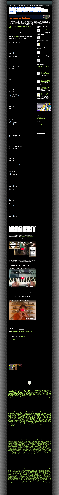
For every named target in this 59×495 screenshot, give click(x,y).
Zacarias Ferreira (34, 470)
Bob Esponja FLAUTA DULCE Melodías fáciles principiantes (44, 94)
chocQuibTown (33, 474)
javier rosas (21, 480)
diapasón (21, 476)
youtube (9, 447)
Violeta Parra (10, 410)
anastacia (32, 471)
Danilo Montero (49, 453)
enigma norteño (13, 441)
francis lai (33, 477)
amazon (30, 471)
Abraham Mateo (12, 449)
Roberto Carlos (41, 420)
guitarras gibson (48, 423)
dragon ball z (26, 415)
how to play (47, 478)
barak (31, 472)
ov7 (39, 426)
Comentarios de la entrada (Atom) (24, 359)
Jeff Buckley (42, 419)
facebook (21, 477)
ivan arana (9, 480)
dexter (19, 476)
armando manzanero (12, 472)
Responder (13, 339)
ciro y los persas (26, 439)
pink (13, 417)
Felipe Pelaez (40, 455)
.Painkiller (24, 448)
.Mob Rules (21, 448)
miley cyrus (20, 412)
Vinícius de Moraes (17, 470)
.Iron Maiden (46, 412)
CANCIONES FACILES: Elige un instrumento (33, 10)
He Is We (44, 456)
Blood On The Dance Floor (16, 451)
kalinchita (38, 481)
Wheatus (26, 470)
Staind (10, 468)
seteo (27, 427)
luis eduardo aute (37, 443)
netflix (47, 444)
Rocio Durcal (13, 467)
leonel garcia (48, 411)
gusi (33, 478)
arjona (9, 392)
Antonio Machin (18, 450)
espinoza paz (33, 397)
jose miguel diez (22, 481)
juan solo (29, 481)
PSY (30, 420)
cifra (38, 474)
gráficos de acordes (31, 11)
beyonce (43, 472)
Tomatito (15, 469)
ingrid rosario (17, 479)
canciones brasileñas (38, 473)
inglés (48, 415)
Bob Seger (21, 451)
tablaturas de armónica (13, 292)
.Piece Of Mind (43, 428)
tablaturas (36, 390)
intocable (21, 411)
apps (8, 472)
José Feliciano (19, 409)
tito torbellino (30, 446)
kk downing (26, 482)
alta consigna (27, 471)
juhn (31, 481)
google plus (20, 478)
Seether (44, 467)
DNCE (23, 419)
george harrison (33, 441)
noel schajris (35, 426)
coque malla (46, 439)
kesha (12, 482)
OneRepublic (27, 420)
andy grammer (43, 471)
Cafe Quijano (47, 451)
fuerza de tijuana (39, 477)
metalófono (9, 485)
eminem (47, 440)
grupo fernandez (24, 478)
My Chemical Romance (16, 420)
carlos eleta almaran (12, 474)
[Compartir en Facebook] (22, 329)
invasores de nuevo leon (32, 479)
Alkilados (30, 418)
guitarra (14, 391)
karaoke (46, 481)
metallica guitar (39, 484)
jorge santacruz (14, 481)
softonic (33, 427)
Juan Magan (46, 419)
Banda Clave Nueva (35, 450)
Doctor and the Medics (37, 454)
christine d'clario (45, 414)
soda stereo (15, 394)
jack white (14, 480)
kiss (42, 411)
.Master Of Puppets (14, 409)
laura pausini (15, 443)
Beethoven (37, 413)
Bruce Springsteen (29, 451)
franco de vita (28, 423)
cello (20, 474)
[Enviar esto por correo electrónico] (19, 329)
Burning (42, 451)
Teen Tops (26, 468)
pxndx (46, 399)
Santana (50, 409)
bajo (33, 391)
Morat (12, 414)
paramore (41, 426)
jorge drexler (32, 442)
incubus (14, 479)
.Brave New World (27, 447)
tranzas (11, 428)
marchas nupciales (48, 483)
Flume (43, 455)
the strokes (45, 427)
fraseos (35, 477)
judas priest (34, 395)
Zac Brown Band (29, 470)
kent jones (9, 482)
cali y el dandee (34, 414)
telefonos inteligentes (16, 446)
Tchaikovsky (23, 468)
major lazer (49, 443)
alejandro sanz (37, 392)
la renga (42, 424)
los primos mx (27, 443)
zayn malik (14, 447)
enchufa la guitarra (48, 476)
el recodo (12, 399)
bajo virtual (27, 472)
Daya (16, 454)
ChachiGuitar (35, 452)
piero (31, 445)
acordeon (37, 470)
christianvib (49, 390)
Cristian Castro (19, 419)
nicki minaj (49, 444)
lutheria (41, 416)
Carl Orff (50, 451)
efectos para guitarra (40, 400)
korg (45, 442)
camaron (30, 473)
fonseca (36, 399)
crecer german (30, 475)
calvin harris (27, 473)
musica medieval (44, 485)
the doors (9, 418)
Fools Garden (46, 455)
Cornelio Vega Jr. (14, 419)
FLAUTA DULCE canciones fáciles (21, 10)
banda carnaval (27, 414)
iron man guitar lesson (41, 479)
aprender (17, 391)
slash (45, 445)
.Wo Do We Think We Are (40, 448)
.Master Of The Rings (17, 448)
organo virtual (17, 445)
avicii (20, 410)
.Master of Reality (12, 413)
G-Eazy (16, 456)
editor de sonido (35, 422)
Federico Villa (36, 455)
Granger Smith (29, 456)
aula (18, 472)
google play (16, 478)
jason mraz (24, 411)
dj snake (32, 422)
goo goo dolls (13, 478)
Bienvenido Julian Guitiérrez (45, 450)
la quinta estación (38, 424)
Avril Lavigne (43, 418)
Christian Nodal (16, 453)
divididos (29, 422)
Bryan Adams (34, 451)
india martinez (23, 442)
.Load (13, 448)
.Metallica (20, 418)
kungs (28, 482)
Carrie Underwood (21, 452)
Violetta (21, 470)
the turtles (27, 446)
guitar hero (31, 478)
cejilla (23, 392)
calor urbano (23, 473)
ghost (15, 411)
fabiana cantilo (18, 441)
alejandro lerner (18, 421)
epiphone (9, 477)
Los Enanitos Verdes (38, 398)
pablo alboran (32, 394)
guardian (27, 478)
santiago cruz (24, 427)
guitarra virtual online (43, 423)
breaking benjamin (12, 473)
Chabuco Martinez (31, 452)
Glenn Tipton (19, 456)
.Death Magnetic (34, 447)
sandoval (37, 445)
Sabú (37, 467)
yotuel (50, 446)
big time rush (46, 472)
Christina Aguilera (20, 453)
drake (34, 476)
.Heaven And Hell (41, 447)
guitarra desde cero (45, 11)
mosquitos (38, 126)
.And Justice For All (25, 428)
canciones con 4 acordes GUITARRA (25, 7)
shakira (24, 398)
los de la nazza (22, 483)
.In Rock (10, 448)
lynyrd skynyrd (44, 443)
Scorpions (45, 420)
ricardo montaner (33, 417)
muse (33, 396)
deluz (13, 476)
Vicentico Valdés (49, 469)
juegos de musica (40, 399)
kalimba (26, 416)
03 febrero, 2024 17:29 (23, 336)
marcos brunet (15, 484)
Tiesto (10, 469)
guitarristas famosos (39, 415)
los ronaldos (30, 443)
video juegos (44, 396)
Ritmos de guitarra (12, 11)
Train (48, 420)
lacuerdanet (35, 482)
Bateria (9, 393)
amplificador (17, 410)
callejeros (46, 421)
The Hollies (38, 468)
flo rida (25, 423)
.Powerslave (23, 418)
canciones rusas (44, 473)
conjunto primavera (41, 439)
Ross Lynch (22, 467)
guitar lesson (34, 423)
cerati (18, 397)
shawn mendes (18, 399)
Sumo (20, 468)
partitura (9, 396)
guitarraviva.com (10, 442)
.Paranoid (16, 413)
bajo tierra (24, 472)
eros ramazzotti (15, 423)
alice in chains (15, 471)
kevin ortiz (26, 424)
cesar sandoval (25, 474)
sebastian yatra (39, 417)
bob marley (14, 397)
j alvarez (12, 480)
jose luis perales (40, 442)
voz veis (44, 446)
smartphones (48, 445)
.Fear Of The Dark (41, 412)
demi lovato (14, 440)
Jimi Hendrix (9, 414)
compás (17, 475)
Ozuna (28, 400)
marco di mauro (10, 484)
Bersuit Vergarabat (48, 418)
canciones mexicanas (43, 392)
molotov (28, 426)
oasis (34, 396)
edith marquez (38, 476)
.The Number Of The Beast (28, 413)
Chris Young (12, 453)
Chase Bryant (45, 452)
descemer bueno (16, 476)
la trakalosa (30, 416)
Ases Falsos (33, 418)
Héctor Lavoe (48, 456)
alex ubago (16, 414)
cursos (14, 415)
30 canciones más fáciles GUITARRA (25, 8)
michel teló (28, 444)
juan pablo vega (11, 416)
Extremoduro (28, 455)
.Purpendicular (47, 428)
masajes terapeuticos (29, 484)
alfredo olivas (11, 471)
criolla (32, 475)
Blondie (11, 451)
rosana (24, 412)
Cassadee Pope (26, 452)
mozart (35, 485)
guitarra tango (49, 441)
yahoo (48, 446)
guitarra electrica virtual (44, 441)
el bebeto (11, 411)
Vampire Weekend (32, 469)
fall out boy (21, 441)
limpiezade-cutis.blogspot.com (42, 124)
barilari (33, 472)
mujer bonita (40, 485)
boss (50, 472)
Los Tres (35, 409)
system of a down (27, 412)
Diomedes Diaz (32, 454)
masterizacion (46, 425)
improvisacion (11, 479)
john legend (23, 424)
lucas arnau (33, 443)
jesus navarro (44, 480)
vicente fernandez (27, 394)
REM (34, 420)
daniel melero (45, 475)
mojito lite (31, 485)
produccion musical (17, 417)
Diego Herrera (23, 454)
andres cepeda (21, 395)
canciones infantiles (27, 392)
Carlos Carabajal (10, 452)
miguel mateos (15, 426)
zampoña (11, 447)
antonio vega (23, 421)
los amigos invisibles (17, 483)
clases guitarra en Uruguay (32, 439)
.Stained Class (35, 448)
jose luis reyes (18, 481)
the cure (21, 446)
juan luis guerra (36, 411)
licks (47, 482)
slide (30, 427)
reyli (30, 417)
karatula (49, 481)
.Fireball (38, 447)
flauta (11, 392)
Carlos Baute (10, 419)
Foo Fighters (22, 400)
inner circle (20, 479)
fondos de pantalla (48, 400)
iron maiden (49, 392)
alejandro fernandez (11, 398)
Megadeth (25, 400)
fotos (34, 415)
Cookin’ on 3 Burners (31, 453)
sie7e (29, 427)
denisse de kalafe (18, 440)
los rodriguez (38, 416)
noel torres (9, 445)
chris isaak (16, 439)
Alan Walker (24, 449)
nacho (40, 444)
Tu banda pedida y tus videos (25, 469)
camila (17, 397)
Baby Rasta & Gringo (29, 450)
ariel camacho (16, 392)
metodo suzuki (13, 485)
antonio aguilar (47, 471)
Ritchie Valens (37, 420)
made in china (40, 483)
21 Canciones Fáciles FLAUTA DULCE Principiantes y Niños (44, 44)
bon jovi (31, 414)
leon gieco (20, 443)
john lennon (18, 398)
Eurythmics (21, 455)
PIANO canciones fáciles (13, 10)
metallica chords (34, 484)
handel (40, 478)
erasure (11, 477)
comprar (15, 475)
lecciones (18, 443)
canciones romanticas (30, 410)
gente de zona (28, 441)
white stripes (16, 428)
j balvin (39, 396)
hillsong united (10, 424)
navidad (9, 394)
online (38, 426)
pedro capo (25, 445)
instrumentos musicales (17, 424)
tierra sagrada (49, 427)
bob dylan (43, 421)
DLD (48, 397)
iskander (46, 479)
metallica (11, 393)
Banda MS (33, 392)
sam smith (18, 427)
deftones (11, 476)
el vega (41, 476)
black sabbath (49, 398)
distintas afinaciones (26, 476)
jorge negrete (36, 442)
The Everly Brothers (34, 468)
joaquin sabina (28, 411)
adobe (42, 470)
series (15, 393)
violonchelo (9, 409)
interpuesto (24, 479)
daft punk (16, 415)
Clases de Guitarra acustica (25, 331)
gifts (50, 477)
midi (24, 485)
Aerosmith (27, 418)
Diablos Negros (19, 454)
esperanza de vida (17, 477)
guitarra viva (36, 391)
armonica (19, 414)
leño (45, 482)
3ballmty (9, 449)
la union (49, 442)
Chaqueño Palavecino (40, 452)
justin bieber (44, 395)
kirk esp (23, 482)
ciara (22, 439)
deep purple (21, 397)
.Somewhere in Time (21, 413)
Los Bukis (11, 420)
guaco (40, 441)
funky (25, 441)
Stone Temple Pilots (14, 468)
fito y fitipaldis (33, 399)
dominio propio (31, 476)
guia (29, 478)
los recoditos (34, 416)
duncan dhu (31, 440)
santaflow (40, 445)
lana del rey (46, 424)
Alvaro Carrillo (41, 449)
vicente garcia (36, 446)
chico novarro (12, 439)
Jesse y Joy (19, 394)
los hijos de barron (15, 425)
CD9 (44, 451)
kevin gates (14, 482)
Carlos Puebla (14, 452)
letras (31, 331)
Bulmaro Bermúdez (38, 451)
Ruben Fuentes (34, 467)
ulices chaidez (32, 412)
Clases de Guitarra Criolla (47, 391)
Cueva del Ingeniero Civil (41, 118)
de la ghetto (11, 440)
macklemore (36, 483)
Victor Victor (13, 470)
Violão (23, 470)
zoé (36, 395)
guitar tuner (38, 423)
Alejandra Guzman (28, 449)
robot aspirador (39, 123)
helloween (43, 415)
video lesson (39, 446)
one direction (33, 393)
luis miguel (21, 398)
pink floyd (16, 395)
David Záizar (13, 454)
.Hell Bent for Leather (47, 447)
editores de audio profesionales (43, 422)
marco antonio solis (13, 412)
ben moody (40, 472)
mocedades (27, 485)
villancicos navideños (27, 395)
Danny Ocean (10, 454)
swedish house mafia (11, 446)
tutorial (12, 418)
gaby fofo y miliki (43, 477)
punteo (26, 417)
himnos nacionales (43, 478)
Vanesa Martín (40, 469)
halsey (35, 478)
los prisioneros (20, 425)
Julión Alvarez (13, 396)
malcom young (10, 444)
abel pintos (16, 396)
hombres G (18, 411)
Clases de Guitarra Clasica (40, 394)
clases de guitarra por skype (45, 474)
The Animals (29, 468)
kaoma (44, 481)
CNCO (27, 399)
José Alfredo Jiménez (32, 398)
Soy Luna (30, 400)
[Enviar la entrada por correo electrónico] (18, 329)
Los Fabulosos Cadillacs (30, 409)
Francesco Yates (12, 456)
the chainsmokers (48, 417)
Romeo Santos (10, 397)
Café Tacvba (18, 400)
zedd (16, 447)
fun (23, 441)
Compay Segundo (25, 453)
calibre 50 (19, 396)
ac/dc (41, 391)
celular (22, 474)
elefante (29, 399)
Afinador (24, 399)
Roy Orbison (26, 467)
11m (44, 448)
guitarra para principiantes (26, 393)
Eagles (39, 419)
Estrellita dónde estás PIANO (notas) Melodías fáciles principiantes (45, 30)
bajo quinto (21, 472)
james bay (17, 480)
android (40, 471)
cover (48, 439)
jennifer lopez (34, 480)
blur (41, 421)
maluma (47, 395)
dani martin (18, 422)
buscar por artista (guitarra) (44, 10)
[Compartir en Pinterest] (23, 329)
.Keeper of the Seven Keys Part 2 (36, 428)
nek (45, 444)
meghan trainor (21, 444)
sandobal (35, 445)
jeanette (26, 480)
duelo (29, 440)
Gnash (26, 456)
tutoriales (49, 393)
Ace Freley (34, 413)
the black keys (43, 417)
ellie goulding (44, 440)
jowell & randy (26, 481)
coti (30, 397)
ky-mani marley (32, 482)
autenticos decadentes (31, 421)
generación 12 (48, 477)
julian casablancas (34, 481)
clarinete (40, 474)
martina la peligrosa (23, 484)
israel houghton (49, 479)
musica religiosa (10, 417)
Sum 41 (18, 468)
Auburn (26, 450)
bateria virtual (25, 410)
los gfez (11, 425)
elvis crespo (44, 476)
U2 (31, 395)
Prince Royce (44, 398)
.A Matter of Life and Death (21, 447)
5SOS (11, 400)
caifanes (15, 398)
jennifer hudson (30, 480)
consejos (19, 475)
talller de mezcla (36, 427)
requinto (20, 391)
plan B (47, 426)
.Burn (31, 447)
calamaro (9, 399)
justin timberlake (22, 416)
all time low (23, 471)
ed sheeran (13, 395)
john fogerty (29, 442)
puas (33, 445)
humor (50, 478)
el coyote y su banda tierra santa (37, 440)
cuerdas (42, 475)
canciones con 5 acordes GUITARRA (36, 7)
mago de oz (44, 416)
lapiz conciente (39, 482)
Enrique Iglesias (49, 396)
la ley (27, 416)
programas (49, 426)
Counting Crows (36, 453)
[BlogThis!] (20, 329)
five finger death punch (28, 477)
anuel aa (50, 471)
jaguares (26, 442)
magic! (47, 443)
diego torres (26, 422)
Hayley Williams (41, 456)
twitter (14, 428)
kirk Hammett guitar (19, 482)
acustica (40, 470)
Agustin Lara (20, 449)
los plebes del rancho (42, 397)
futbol (31, 423)
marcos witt (35, 425)
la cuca (47, 442)
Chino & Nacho (45, 413)
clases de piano (10, 391)
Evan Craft (24, 455)
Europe (18, 455)
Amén (11, 450)
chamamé (9, 439)
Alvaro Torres (45, 449)
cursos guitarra (39, 395)
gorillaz (36, 441)
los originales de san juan (30, 483)
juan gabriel (36, 397)
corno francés (23, 475)
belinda (37, 472)
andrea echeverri (36, 471)
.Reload (50, 428)
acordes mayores (12, 421)
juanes (23, 394)
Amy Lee (48, 449)
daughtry (48, 475)
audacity (16, 472)
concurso (11, 415)
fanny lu (24, 477)
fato (17, 423)
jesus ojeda (48, 480)
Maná (13, 392)
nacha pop (30, 426)
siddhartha (43, 445)
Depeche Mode (30, 419)
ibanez (13, 424)
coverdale (26, 475)
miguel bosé (35, 444)
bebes (35, 472)
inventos (37, 479)
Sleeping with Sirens (48, 467)
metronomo (49, 425)
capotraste (49, 421)
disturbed (27, 440)
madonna (23, 425)
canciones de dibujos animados (42, 393)
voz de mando (37, 412)
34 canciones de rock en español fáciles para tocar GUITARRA (44, 73)
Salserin (39, 467)
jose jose (32, 411)
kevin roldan (30, 424)
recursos (26, 11)
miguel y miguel (20, 426)
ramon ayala (14, 427)
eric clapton (29, 415)
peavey (22, 445)
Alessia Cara (33, 449)
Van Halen (36, 469)
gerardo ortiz (25, 396)
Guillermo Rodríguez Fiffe (34, 456)
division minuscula (21, 415)
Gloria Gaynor (23, 456)
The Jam (42, 468)
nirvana (39, 391)
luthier (41, 443)
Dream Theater (35, 419)
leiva (42, 482)
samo (21, 427)
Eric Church (15, 455)
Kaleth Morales (24, 409)
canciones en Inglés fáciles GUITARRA (14, 8)
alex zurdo (48, 470)
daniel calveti (22, 422)
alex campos (14, 410)
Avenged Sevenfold (38, 418)
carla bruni (47, 473)
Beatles (19, 331)
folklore (22, 396)
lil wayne (10, 483)
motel (33, 485)
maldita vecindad (14, 444)
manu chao (27, 425)
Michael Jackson (39, 409)
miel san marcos (10, 426)
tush (33, 446)
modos (38, 444)
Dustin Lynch (42, 454)
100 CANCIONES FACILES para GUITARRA (37, 8)
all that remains (19, 471)
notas (41, 396)
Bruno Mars (14, 400)
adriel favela (44, 470)
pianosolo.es (39, 117)
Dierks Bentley (28, 454)
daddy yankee (47, 410)
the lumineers (41, 427)
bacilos (36, 421)
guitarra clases (43, 390)
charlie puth (9, 422)
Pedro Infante (44, 409)
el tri (13, 411)
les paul (23, 443)
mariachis (17, 412)
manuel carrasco (48, 416)
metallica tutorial (49, 484)
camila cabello (34, 473)
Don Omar (49, 413)
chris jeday (36, 474)
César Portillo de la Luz (44, 453)
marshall (18, 444)
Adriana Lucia (17, 449)
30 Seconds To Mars (48, 448)
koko (43, 442)
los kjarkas (25, 483)
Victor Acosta (9, 470)
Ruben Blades (30, 467)
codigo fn (37, 439)
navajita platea (43, 444)
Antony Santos (23, 450)
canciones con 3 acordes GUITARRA (14, 7)
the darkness (24, 446)
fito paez (20, 423)
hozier (16, 442)
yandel (14, 418)
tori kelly (9, 428)
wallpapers (27, 398)
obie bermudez (13, 445)
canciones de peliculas (25, 391)
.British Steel (29, 428)
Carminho (17, 452)
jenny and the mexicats (39, 480)
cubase (40, 475)
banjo (30, 472)
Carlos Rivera (41, 413)
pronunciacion (22, 417)
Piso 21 (32, 420)
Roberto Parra (10, 467)
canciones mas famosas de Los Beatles (26, 236)
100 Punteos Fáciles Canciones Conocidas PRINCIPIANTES (44, 52)
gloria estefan (9, 478)
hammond (37, 478)
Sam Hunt (41, 467)
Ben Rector (39, 450)
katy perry (40, 411)
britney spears (17, 473)
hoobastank (14, 442)
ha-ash (15, 399)
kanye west (41, 481)
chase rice (29, 474)
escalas (33, 415)
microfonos (32, 444)
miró (25, 485)
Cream (39, 453)
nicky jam (49, 395)
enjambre (11, 423)
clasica (12, 475)
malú (42, 483)
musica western (49, 485)
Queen (50, 397)
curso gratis (43, 410)
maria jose (18, 484)
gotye (38, 441)
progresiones (10, 427)
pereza (44, 426)
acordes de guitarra (14, 331)
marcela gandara (31, 425)
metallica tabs (25, 444)
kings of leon (34, 424)
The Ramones (45, 468)
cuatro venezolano (36, 475)
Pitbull (47, 409)
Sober (8, 468)
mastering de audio (40, 425)
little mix (13, 483)
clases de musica (38, 410)
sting (50, 445)
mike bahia (24, 426)
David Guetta (26, 419)
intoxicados (27, 479)
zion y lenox (20, 428)
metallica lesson (44, 484)
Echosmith (46, 454)
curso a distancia (13, 422)
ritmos (12, 394)
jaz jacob (24, 480)
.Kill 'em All (17, 418)
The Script (48, 468)
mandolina (44, 483)
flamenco (22, 423)
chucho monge (20, 439)
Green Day (20, 393)
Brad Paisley (25, 451)
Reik (36, 393)
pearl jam (20, 445)
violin (42, 446)
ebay (35, 476)
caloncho (20, 473)
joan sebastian (30, 396)
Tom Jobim (12, 469)
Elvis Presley (12, 455)
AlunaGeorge (37, 449)
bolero (49, 472)
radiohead (28, 417)
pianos (44, 399)
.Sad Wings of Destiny (29, 448)
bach (22, 410)
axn (19, 472)
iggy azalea (19, 442)
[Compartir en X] (21, 329)
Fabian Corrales (32, 455)
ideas (8, 479)
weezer (46, 446)
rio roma (46, 397)
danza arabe (39, 125)
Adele (22, 399)
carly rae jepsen (18, 474)
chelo (35, 410)
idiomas (46, 415)
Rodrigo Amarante (18, 467)
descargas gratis (23, 440)
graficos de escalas (38, 11)
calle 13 (38, 414)
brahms (9, 473)
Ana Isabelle (14, 450)
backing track (23, 414)
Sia (14, 414)
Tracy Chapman (19, 469)
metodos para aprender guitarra (19, 485)
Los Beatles (16, 36)
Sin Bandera (25, 397)
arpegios (20, 392)
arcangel (26, 421)
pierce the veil (29, 445)
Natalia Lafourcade (22, 420)
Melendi (17, 393)
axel (46, 398)
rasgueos (37, 396)
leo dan (45, 411)
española (14, 477)
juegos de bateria (16, 416)
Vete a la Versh (44, 469)
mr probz (37, 485)
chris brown (41, 414)
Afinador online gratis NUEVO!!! (20, 11)
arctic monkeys (34, 400)
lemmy (44, 482)
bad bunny (38, 421)
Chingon (48, 452)
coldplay (28, 397)
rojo (16, 427)
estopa (44, 400)
